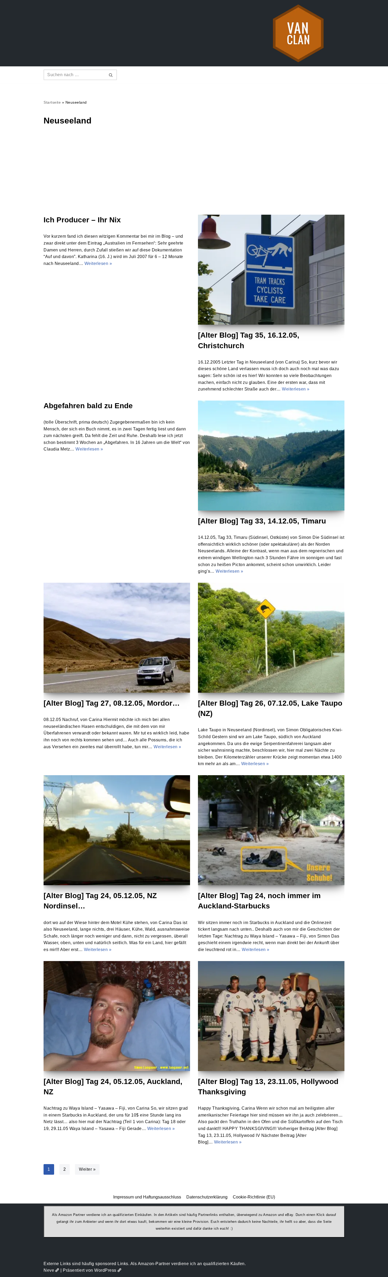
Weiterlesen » (98, 263)
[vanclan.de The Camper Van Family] (298, 33)
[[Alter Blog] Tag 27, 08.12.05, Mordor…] (117, 638)
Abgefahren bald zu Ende (88, 406)
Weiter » (87, 1169)
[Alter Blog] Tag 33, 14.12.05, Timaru (262, 521)
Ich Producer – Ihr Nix (82, 220)
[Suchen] (111, 75)
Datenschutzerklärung (207, 1197)
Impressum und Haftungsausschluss (147, 1197)
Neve (49, 1270)
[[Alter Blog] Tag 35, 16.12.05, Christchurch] (271, 270)
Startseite (52, 102)
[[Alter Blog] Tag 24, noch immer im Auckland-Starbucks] (271, 830)
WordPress (105, 1270)
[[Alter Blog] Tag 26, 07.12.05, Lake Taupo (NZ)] (271, 638)
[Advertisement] (194, 175)
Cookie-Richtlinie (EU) (254, 1197)
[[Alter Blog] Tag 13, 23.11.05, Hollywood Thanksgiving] (271, 1016)
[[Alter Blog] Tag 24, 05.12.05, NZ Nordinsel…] (117, 830)
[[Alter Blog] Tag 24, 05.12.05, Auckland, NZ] (117, 1016)
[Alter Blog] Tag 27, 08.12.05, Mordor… (112, 703)
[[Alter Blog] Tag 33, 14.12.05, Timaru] (271, 456)
